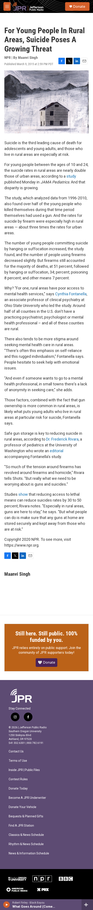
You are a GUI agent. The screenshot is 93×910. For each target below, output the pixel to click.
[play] (6, 904)
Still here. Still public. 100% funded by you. (46, 636)
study (71, 176)
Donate (79, 6)
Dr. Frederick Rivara (62, 439)
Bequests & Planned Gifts (26, 816)
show (23, 494)
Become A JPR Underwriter (27, 797)
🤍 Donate (46, 662)
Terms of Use (18, 760)
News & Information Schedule (29, 853)
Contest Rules (18, 779)
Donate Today (18, 788)
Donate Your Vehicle (22, 807)
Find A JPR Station (21, 825)
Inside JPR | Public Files (24, 770)
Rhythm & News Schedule (26, 844)
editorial (56, 451)
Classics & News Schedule (26, 835)
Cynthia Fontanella (71, 294)
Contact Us (16, 751)
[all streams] (87, 904)
